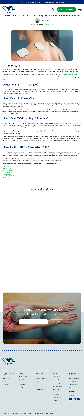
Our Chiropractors (74, 378)
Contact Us (73, 391)
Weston (6, 177)
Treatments (6, 370)
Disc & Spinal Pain (24, 380)
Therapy (4, 381)
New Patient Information (39, 374)
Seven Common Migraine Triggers (38, 272)
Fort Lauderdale (8, 172)
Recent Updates (49, 413)
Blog (37, 386)
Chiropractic (6, 378)
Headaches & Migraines (23, 383)
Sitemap (71, 388)
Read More (19, 240)
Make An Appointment (66, 9)
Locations (56, 370)
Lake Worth (7, 174)
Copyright (30, 413)
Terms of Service (38, 413)
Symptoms (23, 370)
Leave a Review (73, 384)
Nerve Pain (22, 391)
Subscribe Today (57, 322)
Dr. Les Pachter (45, 20)
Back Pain (22, 373)
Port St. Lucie (56, 400)
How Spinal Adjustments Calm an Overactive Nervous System (26, 223)
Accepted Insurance (41, 378)
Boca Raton (7, 168)
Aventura (6, 166)
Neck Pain (22, 388)
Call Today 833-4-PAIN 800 (56, 2)
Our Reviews (72, 381)
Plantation (56, 394)
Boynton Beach (57, 380)
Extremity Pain (23, 376)
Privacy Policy (23, 413)
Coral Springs (8, 170)
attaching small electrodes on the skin (50, 91)
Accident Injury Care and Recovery (8, 374)
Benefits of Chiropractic (39, 382)
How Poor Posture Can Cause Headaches (56, 221)
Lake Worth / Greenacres (56, 390)
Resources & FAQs (41, 389)
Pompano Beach (9, 175)
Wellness (5, 384)
